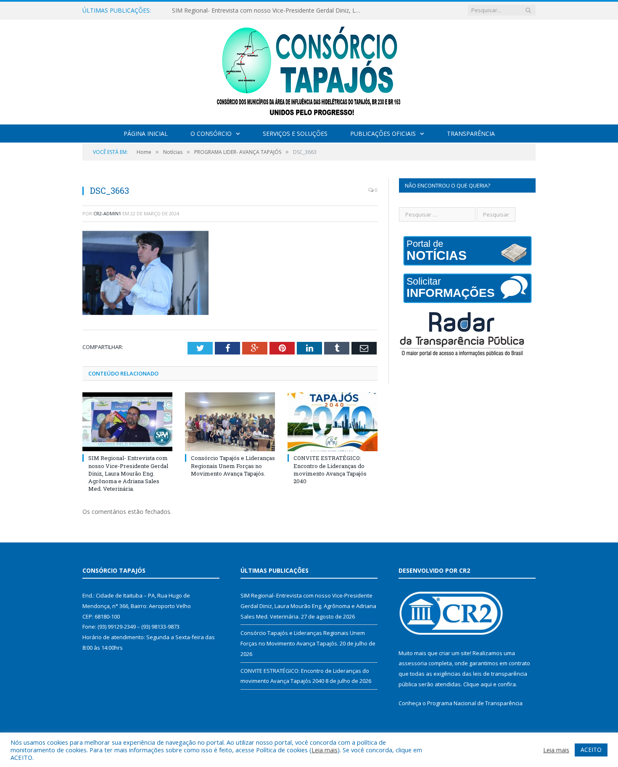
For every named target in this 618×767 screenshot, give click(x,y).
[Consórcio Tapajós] (309, 70)
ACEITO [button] (591, 750)
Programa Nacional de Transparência (475, 703)
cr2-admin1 (107, 213)
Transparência (471, 134)
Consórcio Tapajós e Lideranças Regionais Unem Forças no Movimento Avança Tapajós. (233, 465)
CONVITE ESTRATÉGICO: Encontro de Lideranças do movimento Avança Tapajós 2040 (330, 469)
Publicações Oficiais (383, 134)
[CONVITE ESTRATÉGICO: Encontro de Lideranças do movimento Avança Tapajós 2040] (333, 421)
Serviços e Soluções (295, 134)
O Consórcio (211, 134)
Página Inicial (146, 134)
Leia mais (325, 750)
